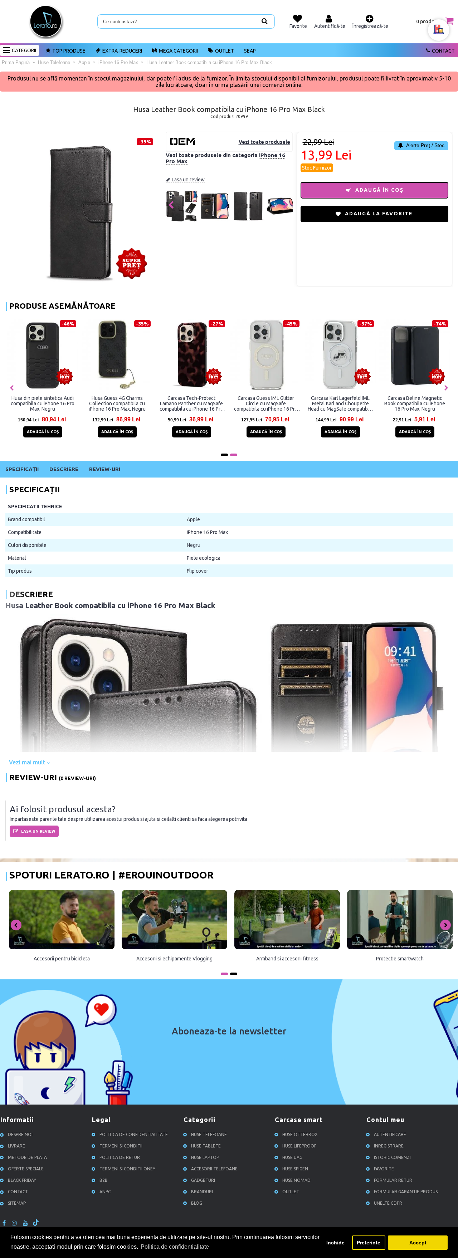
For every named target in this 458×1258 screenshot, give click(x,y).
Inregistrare (389, 1146)
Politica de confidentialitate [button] (175, 1247)
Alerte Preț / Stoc (424, 145)
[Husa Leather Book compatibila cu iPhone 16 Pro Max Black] (182, 220)
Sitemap (17, 1203)
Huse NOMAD (296, 1180)
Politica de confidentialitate (133, 1134)
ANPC (105, 1191)
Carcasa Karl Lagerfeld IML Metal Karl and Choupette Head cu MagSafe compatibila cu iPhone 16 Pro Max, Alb (340, 403)
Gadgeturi (203, 1180)
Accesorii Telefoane (214, 1168)
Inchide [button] (335, 1242)
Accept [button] (418, 1242)
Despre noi (20, 1134)
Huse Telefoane (209, 1134)
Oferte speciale (26, 1168)
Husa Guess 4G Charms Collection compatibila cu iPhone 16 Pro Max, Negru (117, 403)
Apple (193, 519)
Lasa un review (188, 179)
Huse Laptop (205, 1157)
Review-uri (104, 469)
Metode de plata (27, 1157)
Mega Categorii (178, 51)
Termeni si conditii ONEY (127, 1168)
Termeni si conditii (120, 1146)
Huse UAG (292, 1157)
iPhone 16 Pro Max (207, 532)
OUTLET (224, 51)
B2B (103, 1180)
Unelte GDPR (388, 1203)
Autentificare (390, 1134)
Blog (196, 1203)
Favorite (384, 1168)
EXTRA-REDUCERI (122, 51)
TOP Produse (69, 51)
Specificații (22, 469)
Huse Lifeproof (299, 1146)
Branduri (202, 1191)
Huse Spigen (295, 1168)
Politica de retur (119, 1157)
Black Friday (22, 1180)
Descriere (63, 469)
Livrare (16, 1146)
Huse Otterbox (300, 1134)
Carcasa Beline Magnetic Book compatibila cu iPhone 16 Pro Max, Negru (414, 403)
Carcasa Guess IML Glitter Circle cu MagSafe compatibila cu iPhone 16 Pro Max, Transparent (266, 403)
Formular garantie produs (406, 1191)
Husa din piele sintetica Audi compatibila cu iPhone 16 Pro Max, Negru (42, 403)
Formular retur (393, 1180)
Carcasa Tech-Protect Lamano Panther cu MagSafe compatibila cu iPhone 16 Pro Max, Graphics (191, 403)
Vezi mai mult (28, 762)
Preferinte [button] (368, 1242)
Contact (443, 51)
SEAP (250, 51)
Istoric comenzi (392, 1157)
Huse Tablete (206, 1146)
